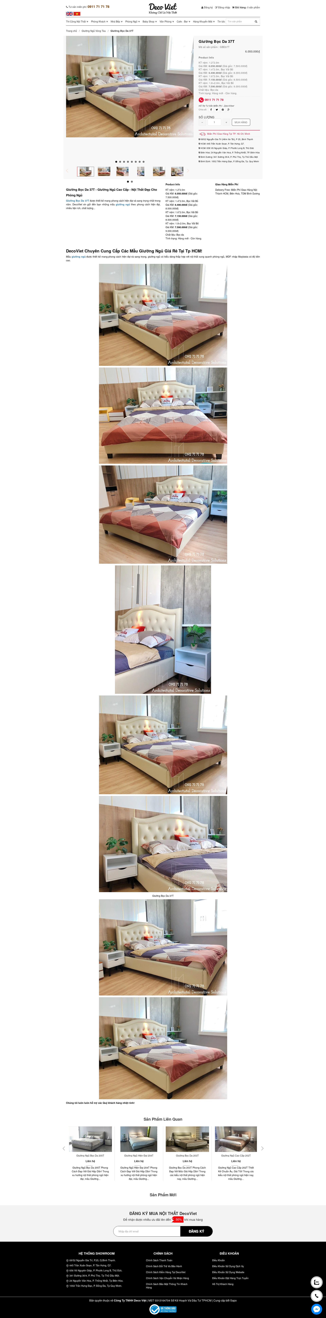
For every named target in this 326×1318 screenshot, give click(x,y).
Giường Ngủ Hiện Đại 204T (90, 1155)
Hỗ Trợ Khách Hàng (222, 1284)
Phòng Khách (98, 21)
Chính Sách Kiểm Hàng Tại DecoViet (165, 1272)
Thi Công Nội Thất (76, 21)
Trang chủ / (73, 30)
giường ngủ (123, 204)
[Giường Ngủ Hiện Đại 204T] (90, 1139)
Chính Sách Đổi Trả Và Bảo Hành (164, 1266)
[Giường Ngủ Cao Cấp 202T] (187, 1139)
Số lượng (206, 117)
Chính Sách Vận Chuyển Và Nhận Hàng (167, 1278)
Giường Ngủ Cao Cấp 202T (187, 1155)
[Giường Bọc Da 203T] (138, 1139)
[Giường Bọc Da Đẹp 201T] (236, 1139)
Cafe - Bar (182, 21)
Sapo (233, 1300)
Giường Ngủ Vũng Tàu (94, 30)
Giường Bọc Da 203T (139, 1155)
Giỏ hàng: (247, 7)
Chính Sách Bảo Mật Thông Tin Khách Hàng (166, 1285)
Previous (69, 171)
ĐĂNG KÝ (196, 1231)
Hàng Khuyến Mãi (202, 21)
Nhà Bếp (115, 21)
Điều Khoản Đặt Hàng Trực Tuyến (230, 1278)
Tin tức (221, 21)
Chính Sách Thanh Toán (159, 1260)
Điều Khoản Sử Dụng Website (228, 1272)
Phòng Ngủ (131, 21)
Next (190, 171)
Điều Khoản (218, 1260)
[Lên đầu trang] (318, 1271)
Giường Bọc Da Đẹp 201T (236, 1155)
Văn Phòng (165, 21)
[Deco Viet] (69, 13)
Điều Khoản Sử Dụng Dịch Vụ (228, 1266)
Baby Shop (148, 21)
